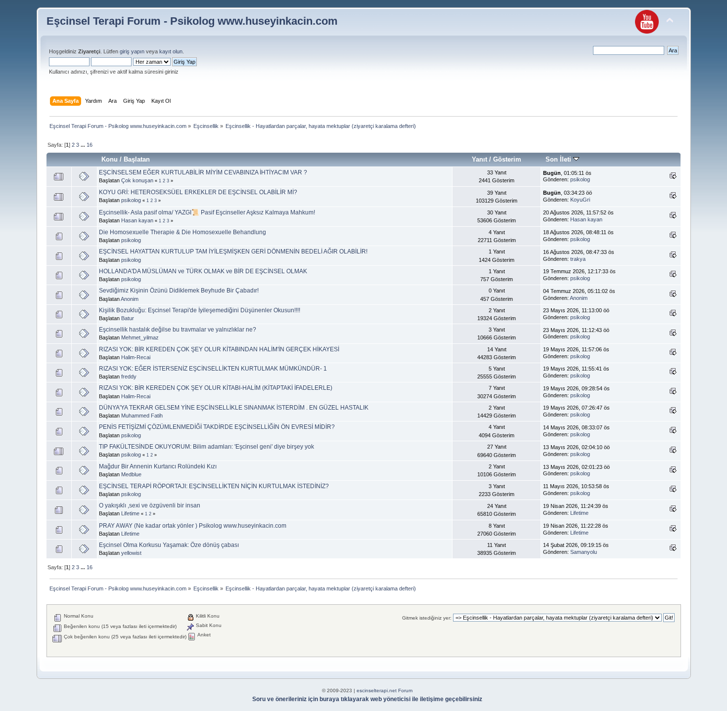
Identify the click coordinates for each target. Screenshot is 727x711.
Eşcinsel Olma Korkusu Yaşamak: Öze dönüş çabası (169, 545)
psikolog (580, 179)
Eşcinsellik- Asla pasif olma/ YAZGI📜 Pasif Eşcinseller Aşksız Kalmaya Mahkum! (207, 212)
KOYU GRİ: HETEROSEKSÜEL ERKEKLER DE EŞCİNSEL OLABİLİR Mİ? (198, 192)
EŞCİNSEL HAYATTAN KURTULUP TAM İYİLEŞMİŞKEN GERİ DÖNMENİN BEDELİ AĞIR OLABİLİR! (233, 251)
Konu (109, 159)
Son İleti (559, 159)
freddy (128, 376)
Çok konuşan (137, 180)
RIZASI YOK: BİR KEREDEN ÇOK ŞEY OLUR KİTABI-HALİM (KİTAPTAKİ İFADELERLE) (215, 387)
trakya (578, 259)
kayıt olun (170, 51)
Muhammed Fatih (142, 415)
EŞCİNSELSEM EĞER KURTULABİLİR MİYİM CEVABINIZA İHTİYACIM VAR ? (203, 172)
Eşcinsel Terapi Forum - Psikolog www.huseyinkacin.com (192, 21)
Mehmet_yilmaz (140, 337)
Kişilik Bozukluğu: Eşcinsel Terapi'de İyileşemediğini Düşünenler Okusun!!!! (199, 310)
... (84, 145)
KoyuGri (580, 200)
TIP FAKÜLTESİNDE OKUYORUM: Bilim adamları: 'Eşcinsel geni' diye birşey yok (206, 446)
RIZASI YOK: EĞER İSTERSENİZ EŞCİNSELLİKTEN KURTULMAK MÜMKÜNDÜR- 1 (213, 368)
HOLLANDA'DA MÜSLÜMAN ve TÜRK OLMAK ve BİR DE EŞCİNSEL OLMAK (203, 271)
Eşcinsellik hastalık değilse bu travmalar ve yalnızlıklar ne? (177, 329)
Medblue (131, 474)
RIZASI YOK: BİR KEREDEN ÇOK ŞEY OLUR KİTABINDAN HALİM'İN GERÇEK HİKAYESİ (219, 349)
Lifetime (130, 513)
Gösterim (507, 159)
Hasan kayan (137, 220)
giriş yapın (132, 51)
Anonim (129, 299)
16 (89, 145)
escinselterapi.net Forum (384, 690)
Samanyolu (583, 552)
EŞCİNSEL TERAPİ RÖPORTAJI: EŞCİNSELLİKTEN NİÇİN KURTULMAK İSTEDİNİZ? (214, 486)
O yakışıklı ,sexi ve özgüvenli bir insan (149, 505)
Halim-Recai (135, 357)
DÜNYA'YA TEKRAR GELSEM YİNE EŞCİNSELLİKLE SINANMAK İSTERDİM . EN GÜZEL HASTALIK (233, 407)
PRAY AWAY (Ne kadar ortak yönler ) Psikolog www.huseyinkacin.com (192, 525)
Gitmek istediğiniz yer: (427, 618)
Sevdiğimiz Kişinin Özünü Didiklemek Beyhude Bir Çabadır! (179, 290)
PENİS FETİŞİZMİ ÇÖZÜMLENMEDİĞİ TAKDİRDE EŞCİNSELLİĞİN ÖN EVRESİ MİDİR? (217, 426)
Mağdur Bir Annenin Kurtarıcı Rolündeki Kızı (158, 466)
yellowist (131, 553)
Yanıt (479, 159)
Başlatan (137, 159)
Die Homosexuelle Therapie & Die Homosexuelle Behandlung (182, 232)
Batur (127, 318)
